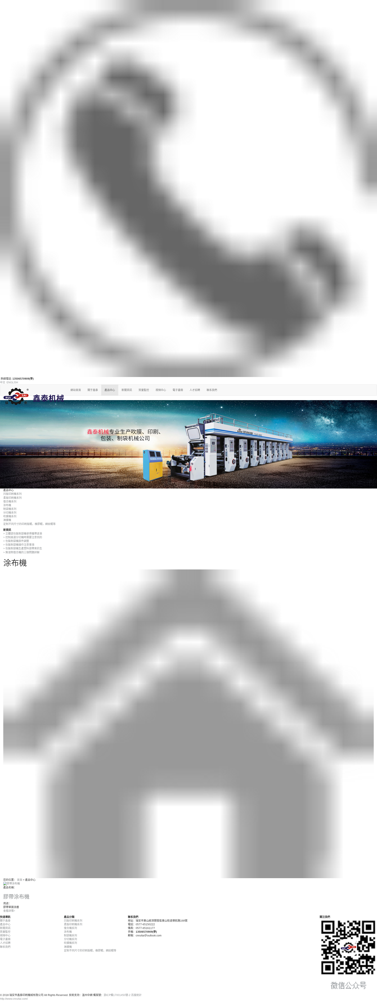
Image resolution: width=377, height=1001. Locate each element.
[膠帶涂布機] (11, 883)
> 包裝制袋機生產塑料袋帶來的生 (22, 548)
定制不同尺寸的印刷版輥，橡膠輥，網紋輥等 (29, 524)
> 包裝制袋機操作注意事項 (18, 544)
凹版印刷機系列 (12, 493)
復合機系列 (9, 501)
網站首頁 (75, 390)
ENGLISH (12, 382)
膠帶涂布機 (16, 897)
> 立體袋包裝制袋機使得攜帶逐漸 (22, 533)
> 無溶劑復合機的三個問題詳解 (21, 552)
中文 (2, 382)
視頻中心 (161, 390)
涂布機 (7, 505)
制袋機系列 (9, 509)
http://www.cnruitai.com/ (14, 998)
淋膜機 (7, 520)
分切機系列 (9, 512)
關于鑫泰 (92, 390)
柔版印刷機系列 (12, 497)
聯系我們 (212, 390)
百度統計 (136, 995)
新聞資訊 (127, 390)
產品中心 (110, 390)
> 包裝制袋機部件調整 (16, 541)
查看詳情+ (9, 910)
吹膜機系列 (9, 516)
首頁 (19, 879)
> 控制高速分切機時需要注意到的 (22, 537)
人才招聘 (195, 390)
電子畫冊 (178, 390)
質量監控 (144, 390)
